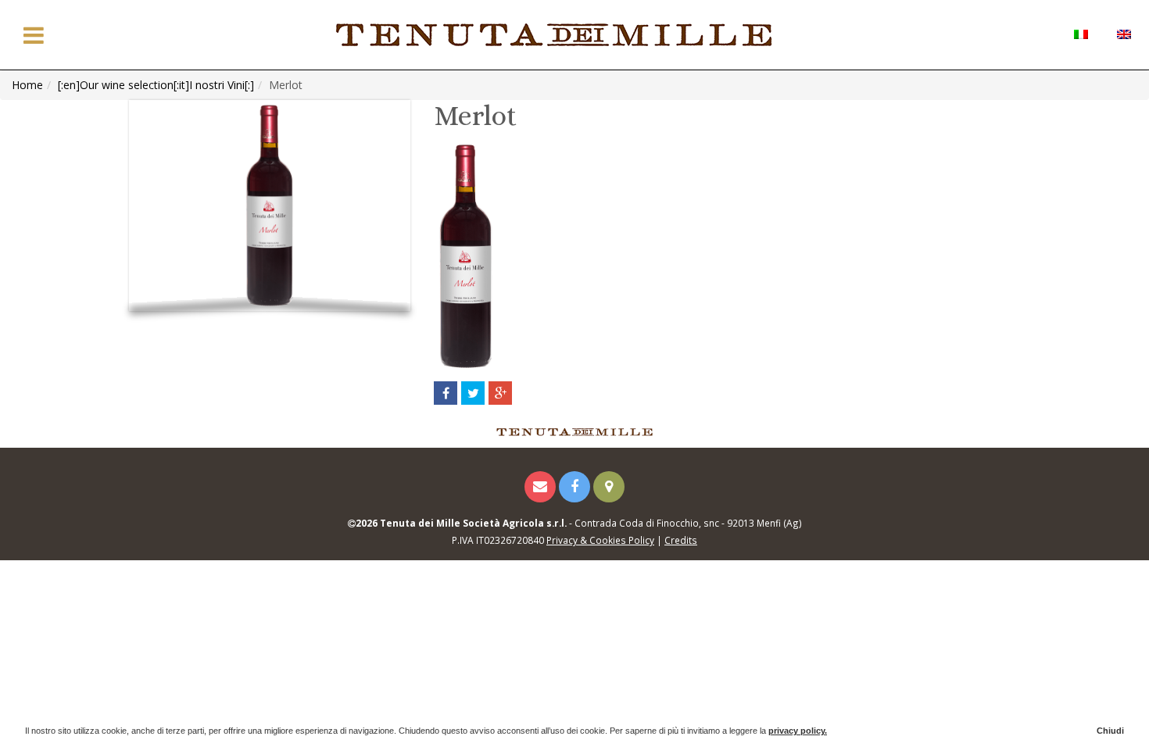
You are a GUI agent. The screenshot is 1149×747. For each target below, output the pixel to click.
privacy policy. (797, 730)
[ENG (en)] (1123, 33)
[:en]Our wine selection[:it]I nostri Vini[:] (156, 84)
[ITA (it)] (1080, 33)
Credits (680, 540)
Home (27, 84)
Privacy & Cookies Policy (600, 540)
